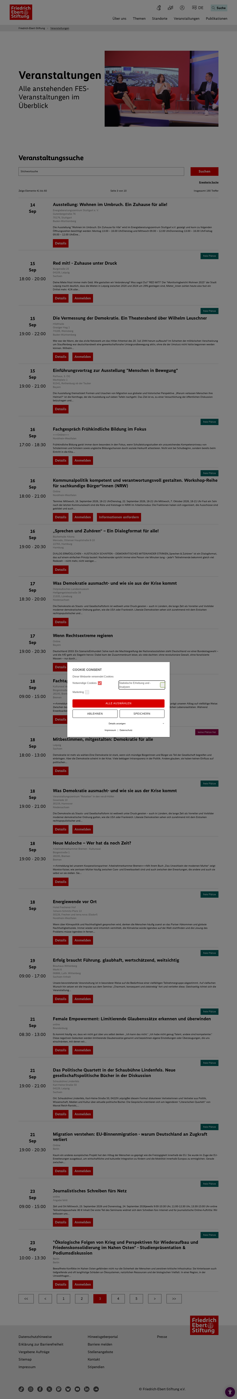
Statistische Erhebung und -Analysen (135, 684)
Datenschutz (126, 730)
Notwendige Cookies (85, 683)
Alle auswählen (119, 703)
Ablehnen (95, 713)
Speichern (141, 713)
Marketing (78, 692)
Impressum (110, 730)
